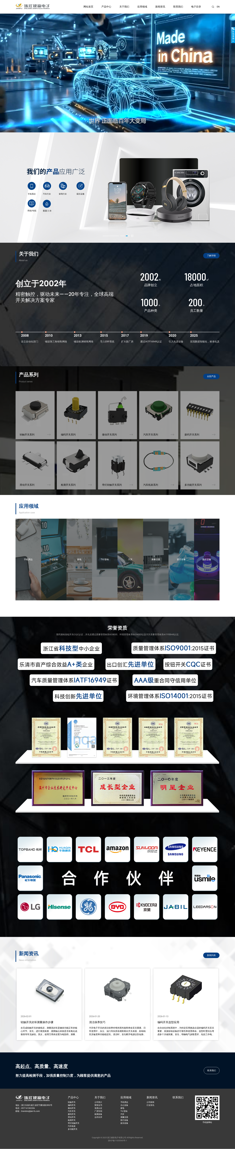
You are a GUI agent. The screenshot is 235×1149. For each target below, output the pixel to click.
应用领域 (142, 6)
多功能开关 (72, 1129)
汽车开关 (71, 1111)
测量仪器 (124, 1117)
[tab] (111, 236)
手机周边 (124, 1102)
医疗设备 (124, 1120)
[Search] (213, 7)
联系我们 (178, 6)
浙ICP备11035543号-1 (117, 1140)
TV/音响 (123, 1111)
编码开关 (71, 1105)
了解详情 (211, 255)
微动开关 (71, 1108)
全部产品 (211, 376)
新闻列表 (211, 955)
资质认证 (98, 1108)
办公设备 (124, 1105)
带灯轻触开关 (73, 1123)
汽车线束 (71, 1126)
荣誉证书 (98, 1105)
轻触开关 (71, 1102)
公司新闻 (150, 1102)
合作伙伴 (98, 1117)
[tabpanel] (117, 187)
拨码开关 (71, 1114)
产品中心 (106, 6)
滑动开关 (71, 1117)
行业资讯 (150, 1105)
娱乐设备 (124, 1123)
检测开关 (71, 1120)
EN (218, 6)
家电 (122, 1108)
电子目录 (196, 6)
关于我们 (124, 6)
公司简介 (98, 1102)
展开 (233, 35)
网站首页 (88, 6)
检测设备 (98, 1114)
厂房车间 (98, 1111)
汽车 (122, 1114)
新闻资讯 (160, 6)
